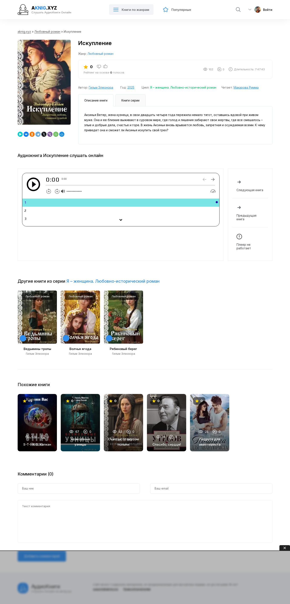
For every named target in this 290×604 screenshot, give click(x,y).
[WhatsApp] (55, 134)
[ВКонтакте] (26, 134)
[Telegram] (38, 134)
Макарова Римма (246, 87)
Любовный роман (47, 31)
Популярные (181, 10)
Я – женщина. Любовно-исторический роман (183, 87)
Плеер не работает (244, 246)
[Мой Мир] (61, 134)
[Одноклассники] (32, 134)
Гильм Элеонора (101, 87)
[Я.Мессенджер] (20, 134)
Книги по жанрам (135, 10)
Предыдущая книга (246, 217)
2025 (130, 87)
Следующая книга (250, 190)
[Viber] (49, 134)
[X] (43, 134)
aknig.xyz (24, 31)
